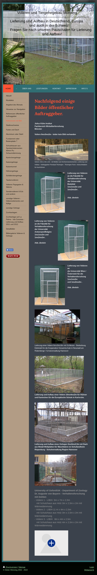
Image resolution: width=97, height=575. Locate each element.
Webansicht (89, 570)
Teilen (10, 250)
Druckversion (11, 567)
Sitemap (21, 567)
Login (92, 567)
